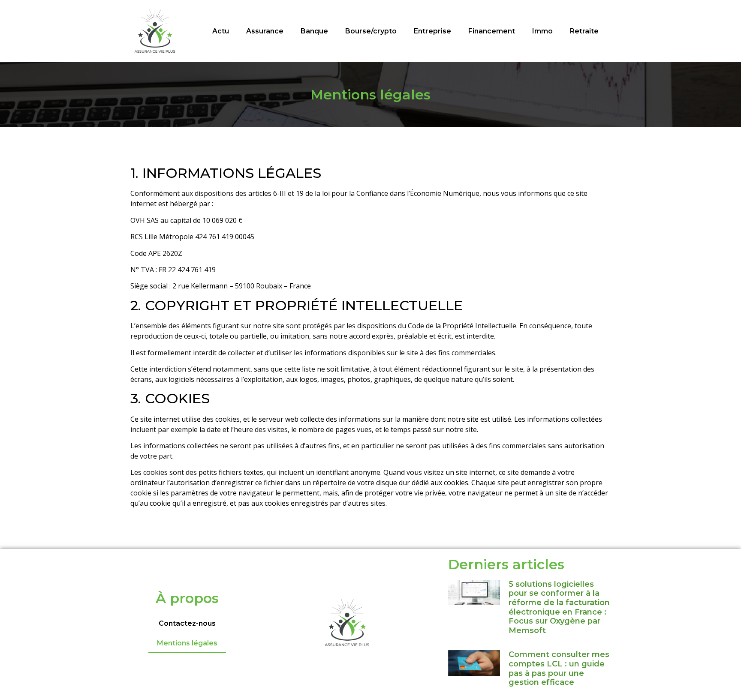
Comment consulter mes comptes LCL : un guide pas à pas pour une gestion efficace (559, 668)
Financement (491, 31)
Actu (220, 31)
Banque (314, 31)
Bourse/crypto (371, 31)
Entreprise (432, 31)
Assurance (264, 31)
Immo (542, 31)
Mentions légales (187, 643)
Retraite (584, 31)
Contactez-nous (187, 623)
